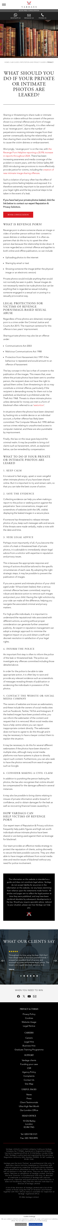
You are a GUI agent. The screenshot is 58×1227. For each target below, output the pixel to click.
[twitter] (23, 996)
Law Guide (15, 62)
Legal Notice (29, 1026)
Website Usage (29, 1022)
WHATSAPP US (16, 18)
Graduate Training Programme (29, 1049)
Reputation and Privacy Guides (33, 62)
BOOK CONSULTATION (18, 215)
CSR (29, 1068)
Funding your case (29, 1064)
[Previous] (3, 961)
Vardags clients (29, 1060)
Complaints (29, 1076)
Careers (29, 1038)
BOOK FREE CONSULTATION (29, 10)
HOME (6, 62)
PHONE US (42, 18)
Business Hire (29, 1045)
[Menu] (4, 4)
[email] (34, 996)
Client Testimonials (29, 1102)
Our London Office (29, 1110)
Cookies (29, 1018)
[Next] (55, 961)
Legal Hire (29, 1041)
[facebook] (18, 996)
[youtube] (29, 996)
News (29, 1094)
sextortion (39, 405)
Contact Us (29, 1080)
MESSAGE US (29, 18)
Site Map (29, 1084)
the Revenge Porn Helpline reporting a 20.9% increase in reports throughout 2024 (28, 152)
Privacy (50, 62)
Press (29, 1098)
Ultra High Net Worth (29, 1106)
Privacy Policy (29, 1014)
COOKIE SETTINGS (21, 1224)
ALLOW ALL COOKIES (35, 1224)
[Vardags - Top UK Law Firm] (29, 6)
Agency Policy (29, 1072)
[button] (21, 976)
